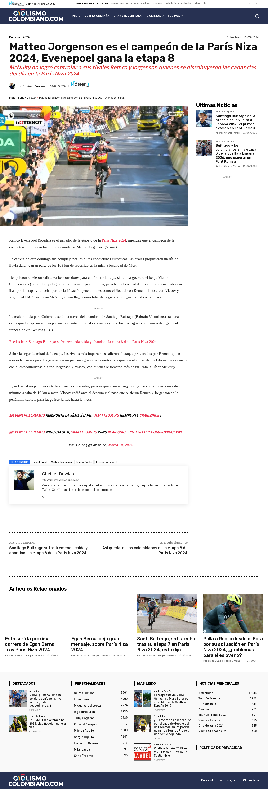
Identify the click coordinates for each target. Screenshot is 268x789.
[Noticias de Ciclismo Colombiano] (36, 15)
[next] (256, 3)
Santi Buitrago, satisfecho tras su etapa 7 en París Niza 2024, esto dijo (166, 644)
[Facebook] (39, 518)
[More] (78, 518)
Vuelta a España (225, 111)
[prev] (249, 3)
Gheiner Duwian (34, 86)
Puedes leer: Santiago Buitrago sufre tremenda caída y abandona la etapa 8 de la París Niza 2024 (83, 342)
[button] (257, 16)
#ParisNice (149, 415)
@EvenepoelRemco (27, 415)
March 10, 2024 (120, 445)
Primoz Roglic (84, 461)
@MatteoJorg (106, 415)
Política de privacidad (220, 748)
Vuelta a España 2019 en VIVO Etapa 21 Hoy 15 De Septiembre (170, 752)
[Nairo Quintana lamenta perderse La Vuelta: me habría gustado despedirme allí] (18, 698)
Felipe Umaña (34, 655)
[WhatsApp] (68, 518)
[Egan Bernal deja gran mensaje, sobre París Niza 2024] (101, 613)
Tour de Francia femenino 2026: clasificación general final (48, 723)
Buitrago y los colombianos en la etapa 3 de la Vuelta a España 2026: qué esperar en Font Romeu (236, 153)
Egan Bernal (40, 461)
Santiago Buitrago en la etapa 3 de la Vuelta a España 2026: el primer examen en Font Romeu (235, 122)
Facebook (207, 780)
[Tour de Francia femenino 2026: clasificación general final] (18, 723)
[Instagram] (221, 780)
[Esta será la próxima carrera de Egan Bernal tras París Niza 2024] (35, 613)
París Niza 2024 (19, 37)
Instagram (231, 780)
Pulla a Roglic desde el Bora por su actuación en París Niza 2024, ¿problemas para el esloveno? (233, 647)
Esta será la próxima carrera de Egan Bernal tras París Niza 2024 (30, 644)
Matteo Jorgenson (61, 461)
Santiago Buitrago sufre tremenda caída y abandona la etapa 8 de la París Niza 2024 (48, 550)
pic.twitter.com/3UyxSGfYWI (155, 432)
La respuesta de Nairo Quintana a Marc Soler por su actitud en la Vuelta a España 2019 (172, 700)
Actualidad (35, 691)
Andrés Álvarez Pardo (228, 133)
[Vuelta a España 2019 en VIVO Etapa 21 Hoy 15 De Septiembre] (142, 752)
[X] (43, 496)
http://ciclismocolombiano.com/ (60, 479)
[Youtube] (244, 780)
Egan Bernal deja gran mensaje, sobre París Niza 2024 (99, 644)
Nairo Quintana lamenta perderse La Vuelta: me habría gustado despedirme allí (158, 3)
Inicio (12, 98)
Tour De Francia (38, 716)
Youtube (254, 780)
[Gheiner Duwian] (13, 86)
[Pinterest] (58, 518)
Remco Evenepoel (106, 461)
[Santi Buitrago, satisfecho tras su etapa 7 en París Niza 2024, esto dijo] (167, 613)
